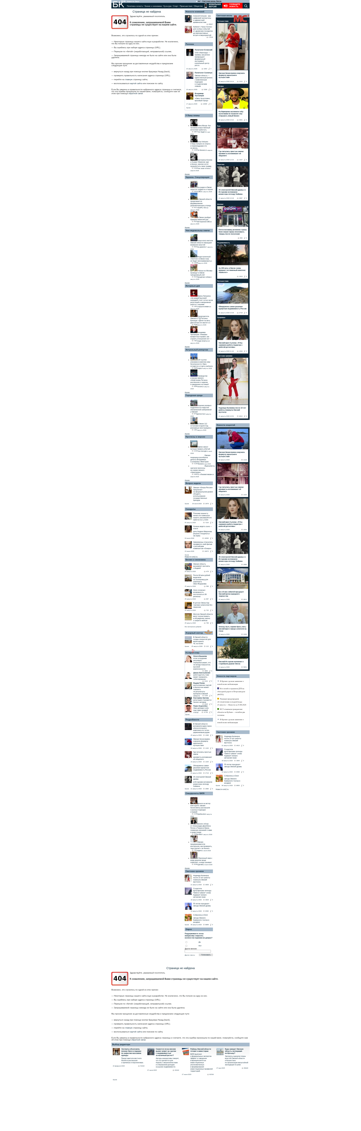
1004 (241, 351)
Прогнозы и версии (195, 437)
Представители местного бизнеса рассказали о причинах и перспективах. (132, 1060)
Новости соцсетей (226, 425)
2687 (241, 198)
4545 (206, 704)
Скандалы (191, 509)
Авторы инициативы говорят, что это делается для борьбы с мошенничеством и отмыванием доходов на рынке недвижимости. (167, 1062)
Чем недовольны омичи (198, 230)
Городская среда (194, 395)
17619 (211, 37)
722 (207, 610)
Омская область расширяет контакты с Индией (201, 566)
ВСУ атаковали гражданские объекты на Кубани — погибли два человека (231, 712)
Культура (167, 6)
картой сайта (136, 83)
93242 (177, 1070)
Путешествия (222, 21)
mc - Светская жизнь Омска (209, 1)
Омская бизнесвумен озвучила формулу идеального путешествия (201, 742)
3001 (241, 120)
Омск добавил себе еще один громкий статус (201, 710)
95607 (211, 24)
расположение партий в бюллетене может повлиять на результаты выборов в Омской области (202, 690)
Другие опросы (190, 955)
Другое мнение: (191, 949)
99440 (246, 1068)
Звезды (220, 86)
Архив (188, 108)
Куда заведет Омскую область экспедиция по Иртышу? (234, 1051)
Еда (218, 126)
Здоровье (221, 317)
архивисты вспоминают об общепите (202, 758)
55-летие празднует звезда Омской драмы (202, 905)
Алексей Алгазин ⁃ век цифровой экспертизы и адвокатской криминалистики (202, 19)
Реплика (190, 44)
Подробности (192, 719)
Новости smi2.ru (191, 557)
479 (207, 571)
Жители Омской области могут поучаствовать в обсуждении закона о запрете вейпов (203, 617)
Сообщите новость (234, 5)
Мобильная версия (214, 5)
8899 (207, 924)
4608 (207, 884)
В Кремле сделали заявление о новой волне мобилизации (230, 682)
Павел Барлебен (200, 706)
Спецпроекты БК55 (195, 793)
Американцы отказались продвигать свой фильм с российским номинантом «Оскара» (203, 545)
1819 (241, 276)
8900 (238, 785)
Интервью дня (193, 286)
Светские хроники (195, 871)
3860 (206, 671)
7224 (207, 522)
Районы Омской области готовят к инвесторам (200, 1050)
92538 (211, 1074)
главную (129, 79)
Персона (220, 164)
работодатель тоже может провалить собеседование (201, 677)
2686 (207, 789)
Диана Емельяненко (201, 673)
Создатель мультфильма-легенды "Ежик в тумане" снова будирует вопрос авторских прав (202, 893)
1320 (207, 748)
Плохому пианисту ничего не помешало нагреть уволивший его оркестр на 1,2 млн (202, 516)
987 (207, 599)
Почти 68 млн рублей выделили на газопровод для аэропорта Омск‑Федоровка (201, 579)
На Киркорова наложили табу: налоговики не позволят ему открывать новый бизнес (231, 114)
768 (207, 623)
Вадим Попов (199, 683)
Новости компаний (195, 11)
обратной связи (135, 93)
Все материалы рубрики (193, 626)
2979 (207, 503)
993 (241, 238)
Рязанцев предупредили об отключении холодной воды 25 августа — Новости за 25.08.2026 (231, 702)
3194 (206, 695)
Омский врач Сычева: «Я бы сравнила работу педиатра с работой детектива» (231, 345)
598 (207, 586)
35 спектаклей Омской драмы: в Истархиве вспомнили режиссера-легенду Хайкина (232, 192)
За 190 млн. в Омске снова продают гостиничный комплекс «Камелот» (232, 270)
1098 (207, 735)
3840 (238, 760)
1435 (207, 762)
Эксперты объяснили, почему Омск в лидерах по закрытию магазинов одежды (131, 1052)
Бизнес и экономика (153, 6)
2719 (207, 773)
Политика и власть (135, 6)
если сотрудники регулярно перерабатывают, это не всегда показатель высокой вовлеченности (202, 663)
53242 (142, 1066)
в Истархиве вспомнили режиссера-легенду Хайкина (202, 784)
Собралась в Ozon (200, 915)
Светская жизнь (224, 15)
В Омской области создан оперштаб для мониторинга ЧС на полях (202, 640)
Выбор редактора (121, 1044)
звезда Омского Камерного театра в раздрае (201, 920)
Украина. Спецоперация (197, 177)
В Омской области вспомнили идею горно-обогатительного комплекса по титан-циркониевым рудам (202, 728)
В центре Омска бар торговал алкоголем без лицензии (202, 605)
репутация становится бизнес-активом (202, 701)
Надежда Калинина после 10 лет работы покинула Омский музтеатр (201, 879)
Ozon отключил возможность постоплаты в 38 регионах (200, 593)
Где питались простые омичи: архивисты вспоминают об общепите (231, 153)
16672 (206, 551)
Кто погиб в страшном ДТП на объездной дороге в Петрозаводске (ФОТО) (231, 692)
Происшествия (186, 6)
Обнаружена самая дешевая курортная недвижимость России (202, 768)
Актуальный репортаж (197, 350)
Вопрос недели (193, 483)
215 (207, 646)
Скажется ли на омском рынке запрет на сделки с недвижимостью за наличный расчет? (166, 1052)
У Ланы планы (193, 115)
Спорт (175, 6)
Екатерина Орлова (201, 698)
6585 (207, 911)
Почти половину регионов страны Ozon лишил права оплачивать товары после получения (233, 232)
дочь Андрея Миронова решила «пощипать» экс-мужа (202, 534)
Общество (198, 6)
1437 (241, 160)
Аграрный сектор (194, 633)
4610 (241, 416)
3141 (206, 681)
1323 (241, 81)
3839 (207, 900)
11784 (206, 712)
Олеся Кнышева (200, 656)
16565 (206, 538)
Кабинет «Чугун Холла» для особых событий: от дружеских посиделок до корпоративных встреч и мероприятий (203, 31)
